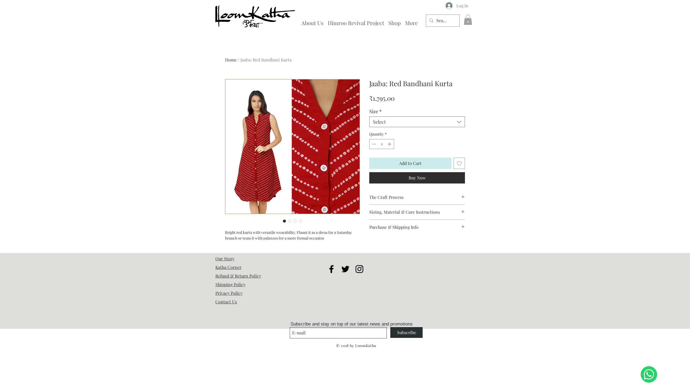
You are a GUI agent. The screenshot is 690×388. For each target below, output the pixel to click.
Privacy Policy (229, 293)
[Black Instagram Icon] (359, 269)
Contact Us (226, 301)
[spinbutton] (382, 144)
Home (231, 60)
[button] (468, 20)
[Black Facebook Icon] (331, 269)
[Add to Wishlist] (459, 163)
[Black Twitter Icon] (345, 269)
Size (375, 111)
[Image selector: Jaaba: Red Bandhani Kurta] (284, 221)
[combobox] (417, 121)
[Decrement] (373, 144)
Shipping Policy (230, 284)
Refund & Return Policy (238, 276)
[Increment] (390, 144)
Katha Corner (228, 267)
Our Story (224, 258)
